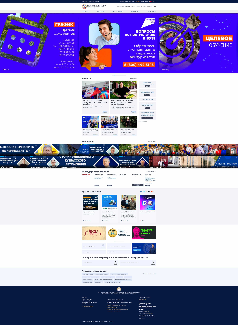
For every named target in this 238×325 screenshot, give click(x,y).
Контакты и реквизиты (87, 282)
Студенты (134, 112)
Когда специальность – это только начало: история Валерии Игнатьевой (127, 131)
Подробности (85, 69)
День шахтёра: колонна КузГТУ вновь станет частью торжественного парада (109, 131)
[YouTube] (152, 191)
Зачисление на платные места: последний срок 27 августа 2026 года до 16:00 (90, 131)
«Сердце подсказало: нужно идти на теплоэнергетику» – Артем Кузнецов (122, 102)
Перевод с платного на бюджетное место (119, 274)
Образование (100, 11)
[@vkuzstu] (144, 191)
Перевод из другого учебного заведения (91, 276)
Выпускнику (143, 6)
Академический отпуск (87, 279)
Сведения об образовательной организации (103, 279)
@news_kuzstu (87, 220)
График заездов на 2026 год (147, 117)
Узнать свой (147, 94)
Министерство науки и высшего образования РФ (117, 309)
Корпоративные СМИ (111, 304)
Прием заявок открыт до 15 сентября (138, 185)
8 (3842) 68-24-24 (142, 299)
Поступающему (120, 6)
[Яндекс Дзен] (154, 191)
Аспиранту (138, 6)
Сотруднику (127, 6)
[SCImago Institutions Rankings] (149, 273)
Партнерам (149, 6)
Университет (85, 11)
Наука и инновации (117, 11)
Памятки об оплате (98, 282)
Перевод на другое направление (108, 276)
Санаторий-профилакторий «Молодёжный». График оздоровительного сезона (147, 114)
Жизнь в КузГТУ (152, 11)
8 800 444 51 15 (146, 311)
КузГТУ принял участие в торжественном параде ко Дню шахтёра (95, 102)
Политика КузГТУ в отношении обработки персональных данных (95, 274)
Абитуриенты (95, 134)
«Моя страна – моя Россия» (137, 175)
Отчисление (119, 276)
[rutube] (149, 191)
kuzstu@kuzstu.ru (86, 304)
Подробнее (164, 69)
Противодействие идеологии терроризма (123, 279)
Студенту (133, 6)
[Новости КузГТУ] (141, 191)
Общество (105, 112)
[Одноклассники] (146, 191)
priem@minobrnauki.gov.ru (147, 313)
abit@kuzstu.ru (142, 300)
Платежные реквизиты (112, 307)
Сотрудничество (135, 11)
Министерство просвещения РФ (114, 311)
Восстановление (128, 276)
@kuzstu (143, 220)
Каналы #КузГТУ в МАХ (147, 99)
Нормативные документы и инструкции (112, 282)
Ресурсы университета (87, 306)
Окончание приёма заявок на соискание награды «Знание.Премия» (100, 177)
